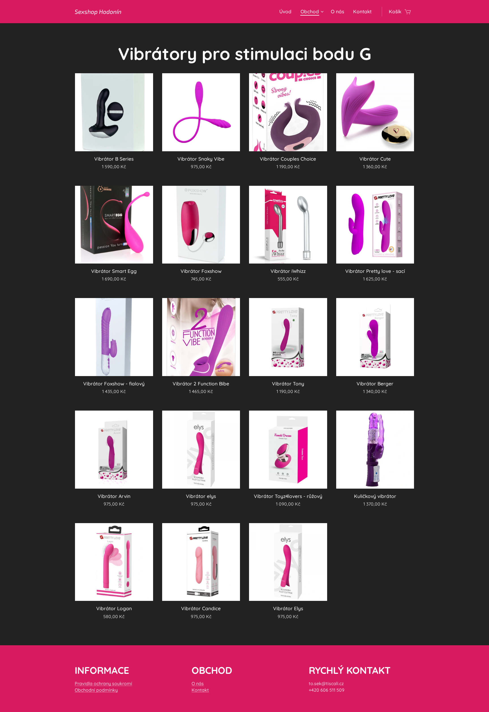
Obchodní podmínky (96, 690)
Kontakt (200, 690)
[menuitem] (287, 12)
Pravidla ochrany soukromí (103, 683)
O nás (198, 683)
